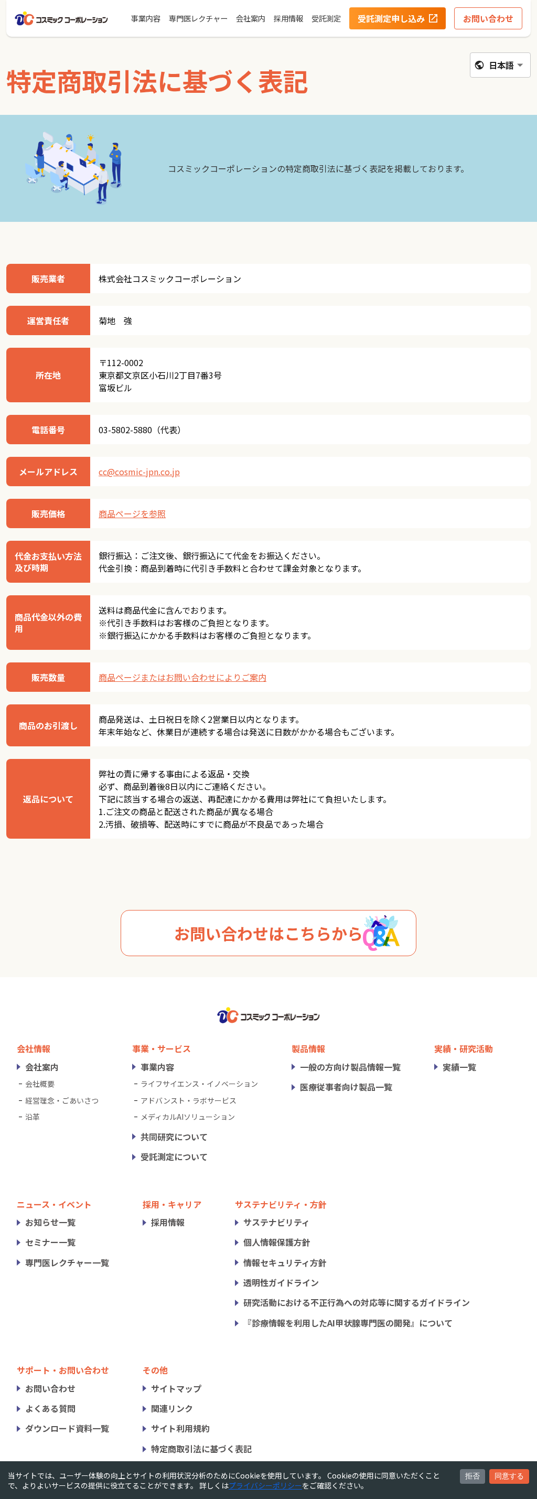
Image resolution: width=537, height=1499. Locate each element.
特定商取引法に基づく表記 (201, 1448)
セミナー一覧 (50, 1242)
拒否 (472, 1476)
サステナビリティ (276, 1222)
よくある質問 (50, 1408)
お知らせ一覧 (50, 1222)
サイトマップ (176, 1388)
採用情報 (168, 1222)
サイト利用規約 (180, 1428)
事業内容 (157, 1067)
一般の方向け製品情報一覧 (350, 1067)
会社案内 (42, 1067)
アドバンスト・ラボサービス (189, 1100)
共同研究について (174, 1136)
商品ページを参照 (132, 513)
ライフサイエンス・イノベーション (199, 1083)
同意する (509, 1476)
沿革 (32, 1116)
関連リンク (172, 1408)
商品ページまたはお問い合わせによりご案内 (182, 677)
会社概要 (40, 1083)
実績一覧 (459, 1067)
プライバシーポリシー (265, 1485)
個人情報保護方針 (276, 1242)
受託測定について (174, 1156)
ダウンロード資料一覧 (67, 1428)
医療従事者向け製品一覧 (346, 1086)
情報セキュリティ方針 (285, 1262)
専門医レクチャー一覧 (67, 1262)
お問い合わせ (50, 1388)
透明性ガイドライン (281, 1282)
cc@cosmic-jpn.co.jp (139, 471)
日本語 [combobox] (501, 65)
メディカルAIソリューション (188, 1116)
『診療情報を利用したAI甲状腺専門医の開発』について (348, 1322)
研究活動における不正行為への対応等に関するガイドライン (356, 1302)
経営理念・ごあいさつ (62, 1100)
